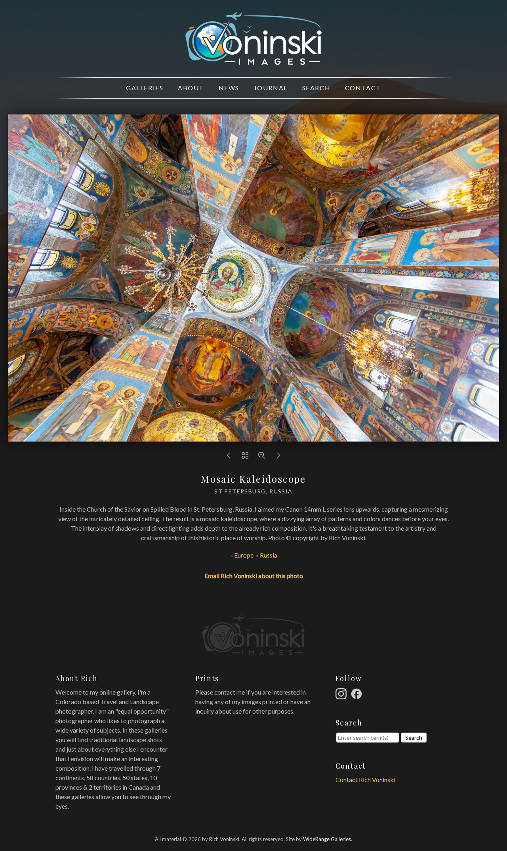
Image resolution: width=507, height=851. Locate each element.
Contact (363, 87)
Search (316, 87)
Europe (244, 555)
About (191, 87)
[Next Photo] (278, 457)
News (229, 87)
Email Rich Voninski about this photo (253, 575)
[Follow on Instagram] (342, 693)
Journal (271, 87)
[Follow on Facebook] (357, 693)
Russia (268, 555)
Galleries (144, 87)
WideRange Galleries (327, 839)
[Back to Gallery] (245, 457)
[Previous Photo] (228, 457)
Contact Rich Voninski (365, 779)
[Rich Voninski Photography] (253, 60)
